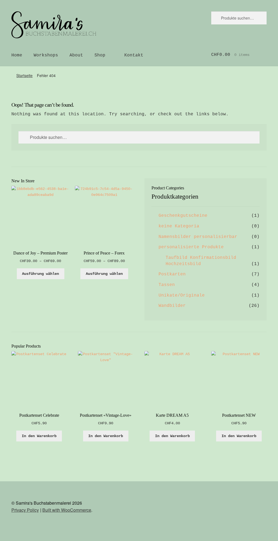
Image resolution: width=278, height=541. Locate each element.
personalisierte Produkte (191, 247)
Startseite (24, 75)
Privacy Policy (25, 510)
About (76, 55)
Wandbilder (172, 305)
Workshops (46, 55)
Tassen (167, 284)
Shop (99, 55)
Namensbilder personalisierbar (198, 236)
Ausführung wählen (40, 274)
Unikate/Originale (182, 295)
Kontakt (133, 55)
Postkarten (172, 274)
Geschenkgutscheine (183, 215)
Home (16, 55)
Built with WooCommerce (66, 510)
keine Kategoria (179, 226)
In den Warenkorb (39, 436)
